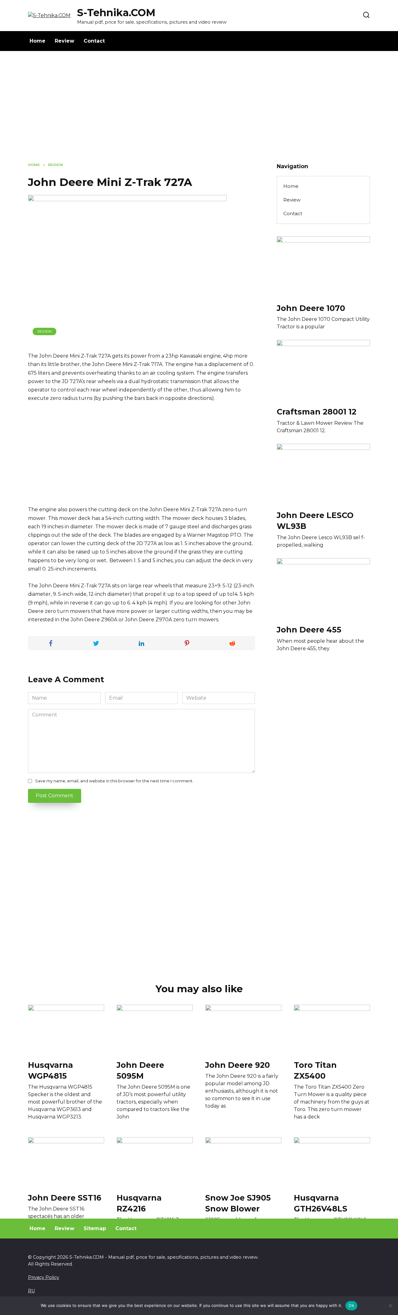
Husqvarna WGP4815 (50, 1070)
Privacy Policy (43, 1277)
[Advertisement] (199, 111)
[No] (390, 1306)
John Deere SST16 (64, 1197)
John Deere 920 (237, 1064)
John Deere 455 (309, 629)
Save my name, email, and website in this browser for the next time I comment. (114, 781)
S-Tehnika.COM (116, 13)
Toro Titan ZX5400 (315, 1070)
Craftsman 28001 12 (316, 411)
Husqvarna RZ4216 (139, 1203)
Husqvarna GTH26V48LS (320, 1203)
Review (64, 41)
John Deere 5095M (140, 1070)
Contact (94, 41)
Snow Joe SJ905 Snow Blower (238, 1203)
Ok (351, 1305)
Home (37, 41)
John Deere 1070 (311, 308)
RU (31, 1291)
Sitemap (95, 1228)
